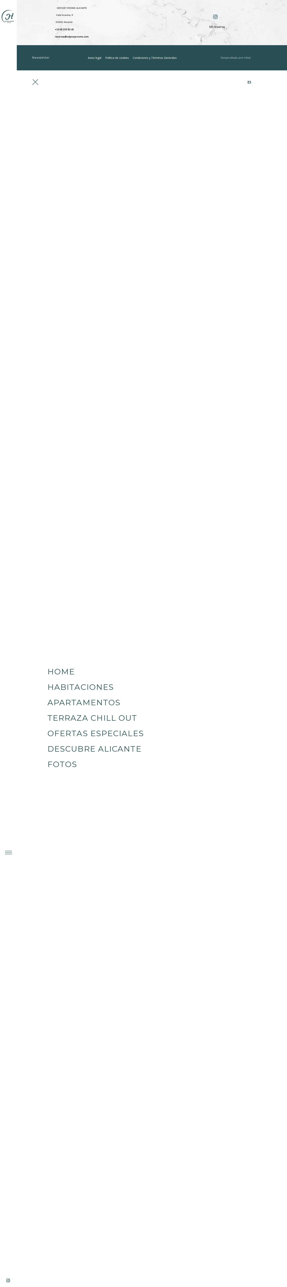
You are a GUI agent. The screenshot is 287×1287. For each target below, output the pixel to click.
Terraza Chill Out (92, 718)
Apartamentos (83, 702)
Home (61, 671)
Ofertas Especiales (95, 733)
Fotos (62, 764)
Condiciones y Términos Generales (155, 58)
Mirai (247, 57)
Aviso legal (94, 58)
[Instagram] (10, 1282)
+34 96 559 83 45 (64, 29)
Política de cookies (117, 58)
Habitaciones (80, 687)
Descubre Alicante (94, 749)
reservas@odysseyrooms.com (72, 36)
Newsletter (40, 57)
